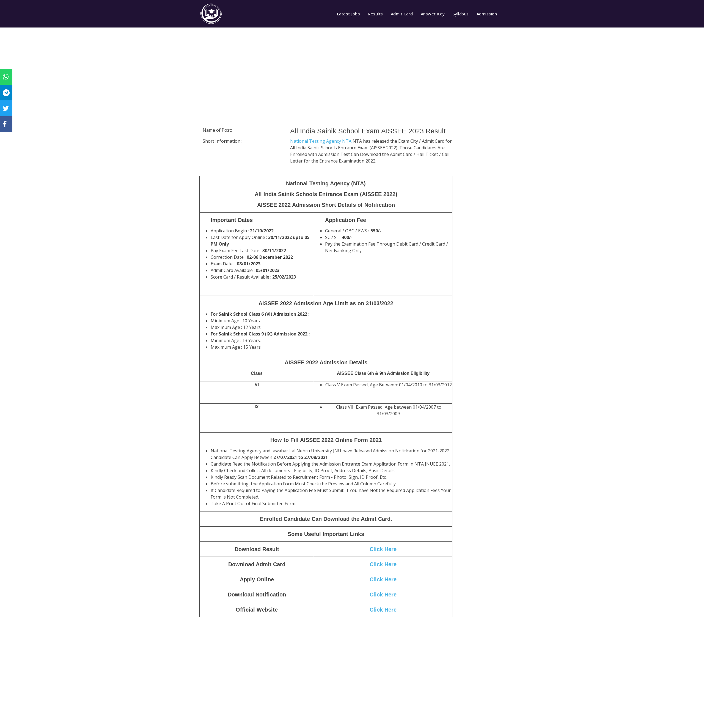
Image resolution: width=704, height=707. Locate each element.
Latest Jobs (348, 13)
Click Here (383, 549)
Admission (487, 13)
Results (375, 13)
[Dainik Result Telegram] (6, 92)
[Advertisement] (325, 81)
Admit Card (402, 13)
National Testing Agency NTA (321, 141)
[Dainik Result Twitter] (6, 108)
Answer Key (433, 13)
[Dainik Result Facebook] (5, 124)
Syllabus (461, 13)
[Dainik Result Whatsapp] (6, 76)
